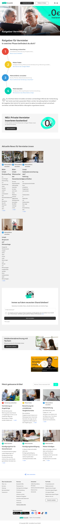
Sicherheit (33, 492)
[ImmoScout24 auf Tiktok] (42, 514)
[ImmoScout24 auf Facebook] (32, 514)
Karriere (4, 486)
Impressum (5, 492)
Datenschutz (34, 490)
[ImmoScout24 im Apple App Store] (17, 514)
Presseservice (19, 486)
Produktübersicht (49, 484)
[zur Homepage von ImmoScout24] (7, 3)
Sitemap (4, 488)
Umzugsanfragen (49, 492)
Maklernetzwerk (49, 486)
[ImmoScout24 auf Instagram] (36, 514)
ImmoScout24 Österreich (22, 498)
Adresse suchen (20, 494)
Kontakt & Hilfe (20, 484)
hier (43, 314)
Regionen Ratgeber (21, 496)
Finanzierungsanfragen (51, 490)
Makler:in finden (42, 3)
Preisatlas (18, 492)
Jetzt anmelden (30, 318)
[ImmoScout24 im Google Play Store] (25, 514)
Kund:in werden (51, 500)
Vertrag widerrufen (21, 504)
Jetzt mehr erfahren (11, 346)
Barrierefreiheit (5, 490)
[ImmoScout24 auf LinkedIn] (46, 514)
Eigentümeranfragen (50, 488)
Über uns (4, 484)
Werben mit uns (49, 496)
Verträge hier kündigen (22, 488)
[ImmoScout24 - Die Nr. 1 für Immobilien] (24, 518)
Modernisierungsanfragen (51, 494)
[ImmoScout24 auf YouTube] (39, 514)
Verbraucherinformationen (37, 487)
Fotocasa (18, 500)
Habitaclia (18, 502)
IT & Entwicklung (20, 490)
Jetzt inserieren (11, 128)
